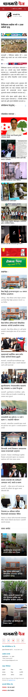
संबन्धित (4, 272)
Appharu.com (11, 680)
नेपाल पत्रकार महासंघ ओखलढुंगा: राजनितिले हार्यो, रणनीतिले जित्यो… (13, 222)
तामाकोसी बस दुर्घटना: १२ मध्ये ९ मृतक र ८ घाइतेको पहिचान (12, 419)
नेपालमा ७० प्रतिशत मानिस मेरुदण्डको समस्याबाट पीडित (11, 513)
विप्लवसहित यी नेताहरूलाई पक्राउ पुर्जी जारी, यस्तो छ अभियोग (13, 158)
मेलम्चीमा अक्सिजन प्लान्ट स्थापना (11, 180)
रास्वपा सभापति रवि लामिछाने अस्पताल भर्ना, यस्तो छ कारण (11, 481)
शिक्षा (12, 672)
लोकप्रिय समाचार (7, 114)
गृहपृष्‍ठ (3, 670)
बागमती (4, 675)
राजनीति (21, 672)
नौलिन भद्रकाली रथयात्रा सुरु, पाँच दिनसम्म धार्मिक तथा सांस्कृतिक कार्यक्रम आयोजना (13, 597)
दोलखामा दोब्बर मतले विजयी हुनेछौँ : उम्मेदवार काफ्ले (11, 136)
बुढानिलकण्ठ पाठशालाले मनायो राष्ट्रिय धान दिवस (11, 551)
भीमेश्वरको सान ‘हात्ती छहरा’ (8, 200)
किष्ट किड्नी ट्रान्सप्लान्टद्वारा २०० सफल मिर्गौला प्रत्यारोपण (14, 293)
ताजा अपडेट (5, 529)
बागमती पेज (16, 14)
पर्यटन (20, 670)
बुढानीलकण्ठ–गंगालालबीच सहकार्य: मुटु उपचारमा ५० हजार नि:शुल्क (13, 387)
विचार (12, 670)
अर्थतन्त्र (12, 675)
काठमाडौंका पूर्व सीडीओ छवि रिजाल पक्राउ (13, 622)
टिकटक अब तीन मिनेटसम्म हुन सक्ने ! (12, 243)
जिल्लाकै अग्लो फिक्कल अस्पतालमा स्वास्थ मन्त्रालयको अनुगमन (13, 450)
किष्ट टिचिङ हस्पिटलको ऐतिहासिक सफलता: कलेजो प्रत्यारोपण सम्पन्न (13, 324)
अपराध (20, 675)
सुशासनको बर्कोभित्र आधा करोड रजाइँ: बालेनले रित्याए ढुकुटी (12, 356)
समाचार (3, 672)
